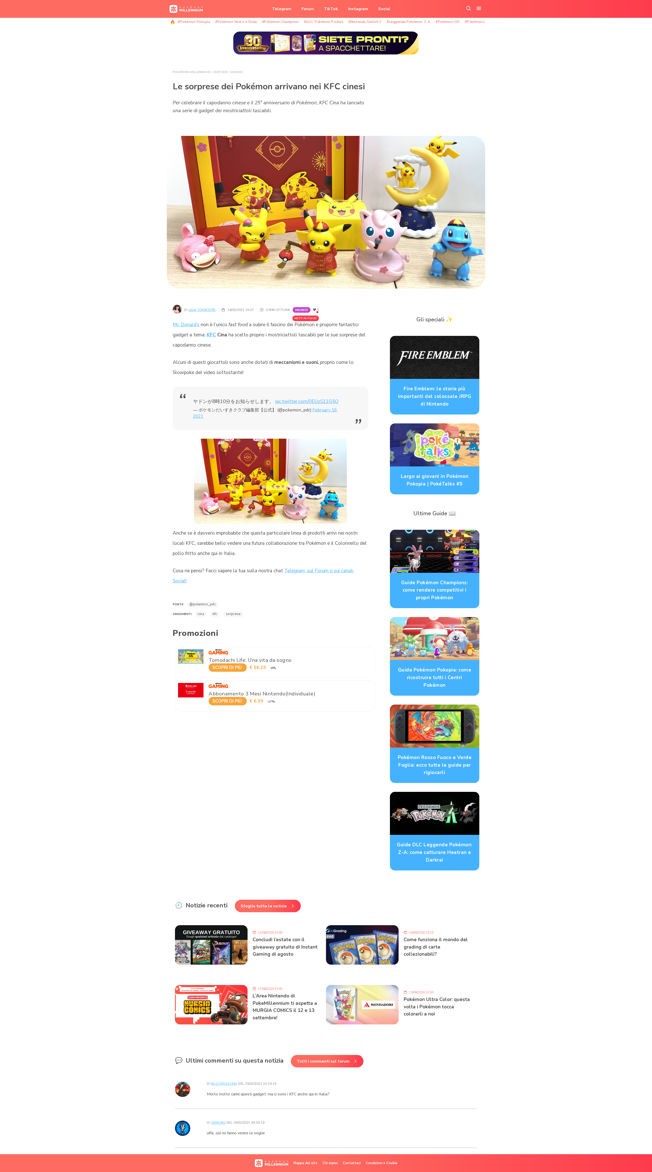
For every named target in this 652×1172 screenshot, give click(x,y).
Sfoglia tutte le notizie (264, 906)
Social (384, 9)
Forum (308, 9)
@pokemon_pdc (202, 604)
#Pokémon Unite (479, 22)
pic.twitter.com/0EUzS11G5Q (306, 401)
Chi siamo (330, 1163)
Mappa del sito (305, 1163)
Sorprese (233, 614)
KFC (211, 335)
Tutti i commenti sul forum (323, 1061)
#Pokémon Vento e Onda (236, 22)
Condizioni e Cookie (381, 1163)
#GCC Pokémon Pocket (324, 22)
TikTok (331, 9)
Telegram (281, 9)
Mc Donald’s (186, 324)
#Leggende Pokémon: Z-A (408, 22)
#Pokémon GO (448, 22)
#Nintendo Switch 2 (365, 22)
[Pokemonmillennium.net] (185, 9)
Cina (201, 614)
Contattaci (352, 1163)
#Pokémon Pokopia (194, 22)
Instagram (358, 9)
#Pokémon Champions (280, 22)
